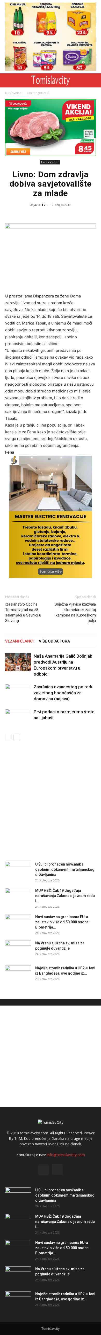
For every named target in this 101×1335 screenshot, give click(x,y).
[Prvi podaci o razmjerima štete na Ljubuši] (18, 718)
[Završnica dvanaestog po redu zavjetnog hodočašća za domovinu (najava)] (18, 693)
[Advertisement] (50, 799)
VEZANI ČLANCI (19, 641)
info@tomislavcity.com (66, 1154)
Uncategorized (38, 93)
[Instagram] (57, 1169)
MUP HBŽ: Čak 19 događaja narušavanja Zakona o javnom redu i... (65, 895)
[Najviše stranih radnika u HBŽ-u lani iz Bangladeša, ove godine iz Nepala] (18, 974)
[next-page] (16, 737)
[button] (8, 80)
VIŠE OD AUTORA (54, 641)
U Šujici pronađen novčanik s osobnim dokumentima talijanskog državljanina (65, 869)
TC (43, 205)
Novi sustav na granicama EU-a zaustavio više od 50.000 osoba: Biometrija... (62, 922)
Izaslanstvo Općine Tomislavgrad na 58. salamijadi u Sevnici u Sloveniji (23, 612)
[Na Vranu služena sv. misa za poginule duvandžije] (18, 949)
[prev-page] (8, 737)
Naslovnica (13, 93)
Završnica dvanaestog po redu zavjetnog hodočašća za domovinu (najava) (63, 692)
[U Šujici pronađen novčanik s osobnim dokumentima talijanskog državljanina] (18, 871)
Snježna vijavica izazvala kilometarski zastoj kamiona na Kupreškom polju (75, 612)
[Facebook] (43, 1170)
